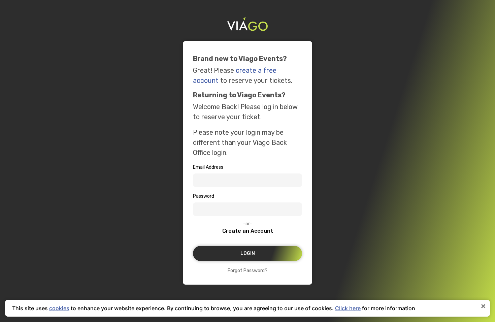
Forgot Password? (247, 270)
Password (203, 196)
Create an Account (247, 231)
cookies (59, 308)
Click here (348, 308)
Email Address (208, 167)
